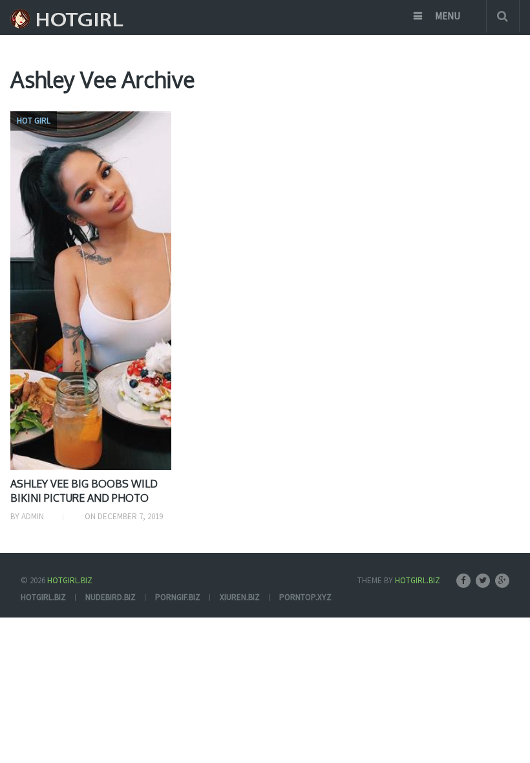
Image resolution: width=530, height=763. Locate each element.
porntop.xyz (305, 597)
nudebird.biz (110, 597)
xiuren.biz (240, 597)
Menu (447, 16)
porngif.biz (177, 597)
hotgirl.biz (43, 597)
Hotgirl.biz (69, 580)
